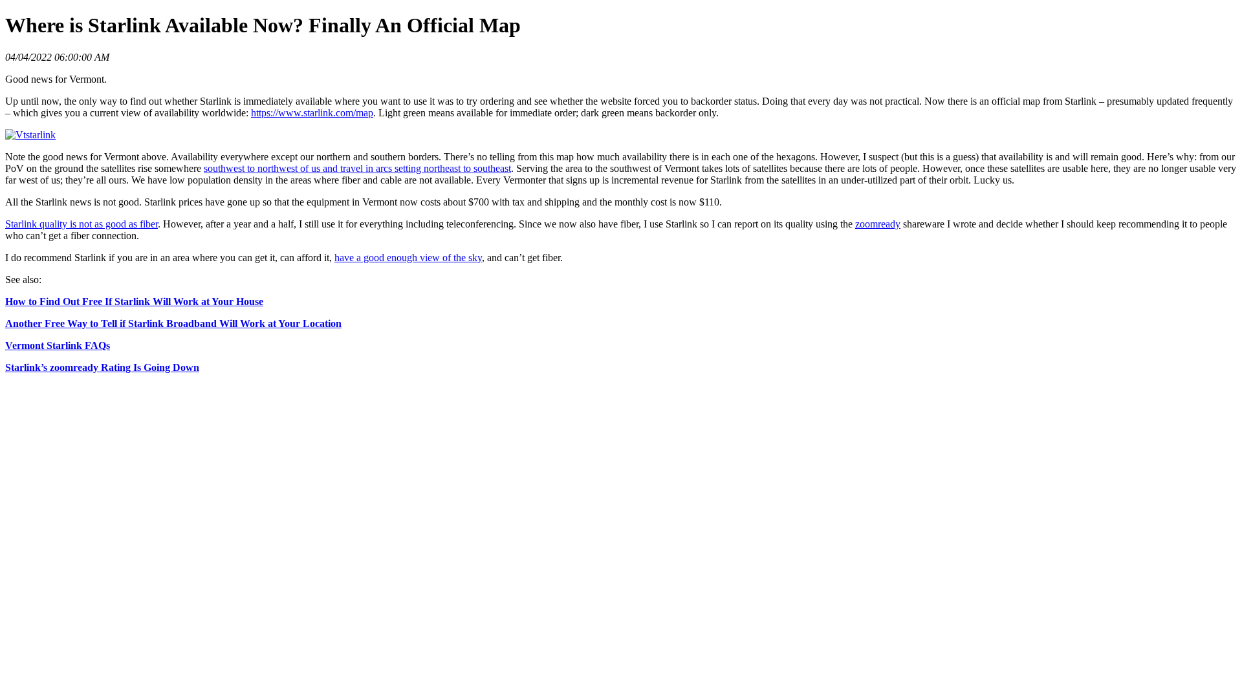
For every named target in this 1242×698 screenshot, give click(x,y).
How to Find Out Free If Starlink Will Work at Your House (134, 301)
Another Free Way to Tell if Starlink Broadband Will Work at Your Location (173, 323)
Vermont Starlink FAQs (57, 345)
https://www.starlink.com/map (312, 112)
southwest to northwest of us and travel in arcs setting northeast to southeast (357, 168)
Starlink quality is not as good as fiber (81, 223)
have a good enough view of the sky (408, 257)
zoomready (877, 223)
